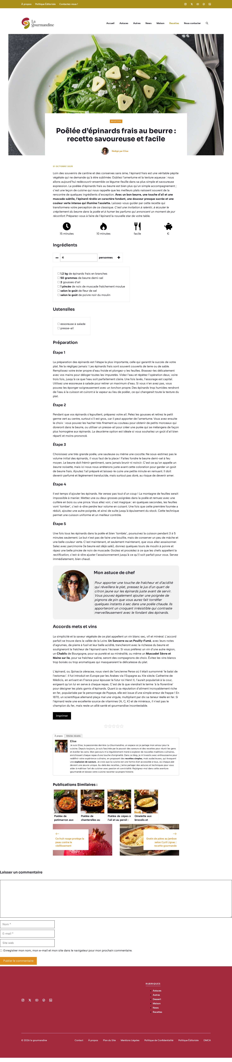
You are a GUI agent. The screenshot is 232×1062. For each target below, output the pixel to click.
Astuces (123, 23)
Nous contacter (192, 23)
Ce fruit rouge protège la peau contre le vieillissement (69, 842)
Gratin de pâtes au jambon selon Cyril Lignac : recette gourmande (161, 842)
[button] (207, 23)
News (149, 23)
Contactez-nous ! (68, 4)
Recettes (174, 23)
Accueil (110, 23)
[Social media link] (185, 4)
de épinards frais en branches (83, 273)
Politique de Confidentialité (158, 1040)
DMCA (207, 1040)
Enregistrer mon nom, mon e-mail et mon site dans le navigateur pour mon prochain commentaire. (67, 950)
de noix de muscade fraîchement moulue (92, 286)
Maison (160, 23)
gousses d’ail (70, 282)
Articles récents (73, 736)
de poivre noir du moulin (85, 295)
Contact (79, 1040)
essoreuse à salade (72, 324)
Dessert (157, 999)
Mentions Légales (130, 1040)
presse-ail (67, 328)
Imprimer (62, 715)
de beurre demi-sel (81, 278)
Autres (136, 23)
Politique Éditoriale (45, 4)
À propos (26, 4)
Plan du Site (109, 1040)
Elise (125, 151)
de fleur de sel (78, 290)
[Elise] (61, 751)
